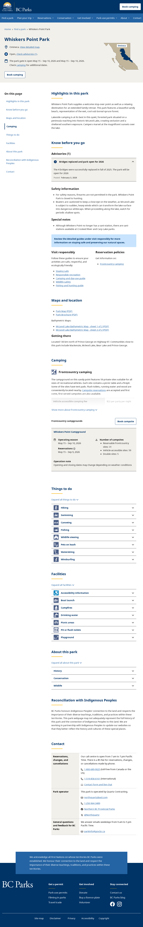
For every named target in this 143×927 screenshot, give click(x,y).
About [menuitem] (124, 18)
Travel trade (55, 902)
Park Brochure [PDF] (67, 314)
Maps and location (16, 118)
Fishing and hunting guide (70, 285)
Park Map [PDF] (64, 311)
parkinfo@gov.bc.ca (94, 831)
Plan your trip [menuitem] (24, 18)
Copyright (104, 918)
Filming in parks (57, 897)
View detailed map (30, 47)
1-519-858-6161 (92, 778)
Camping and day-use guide (70, 278)
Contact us (116, 892)
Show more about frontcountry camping (73, 409)
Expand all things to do (64, 499)
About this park (14, 151)
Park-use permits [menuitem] (105, 18)
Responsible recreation (68, 274)
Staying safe (62, 271)
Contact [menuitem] (137, 18)
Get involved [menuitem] (83, 18)
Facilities (10, 143)
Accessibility (87, 918)
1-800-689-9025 (92, 769)
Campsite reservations (94, 390)
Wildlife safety (63, 281)
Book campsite (125, 421)
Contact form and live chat (98, 784)
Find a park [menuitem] (7, 18)
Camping (12, 126)
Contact (10, 171)
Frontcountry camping (112, 264)
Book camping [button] (130, 6)
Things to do (12, 134)
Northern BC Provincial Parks (99, 809)
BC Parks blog (117, 897)
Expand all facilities (62, 584)
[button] (94, 161)
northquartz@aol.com (96, 797)
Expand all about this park (66, 662)
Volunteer (84, 902)
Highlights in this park (17, 101)
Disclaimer (55, 918)
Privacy (71, 918)
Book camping (15, 74)
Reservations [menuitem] (44, 18)
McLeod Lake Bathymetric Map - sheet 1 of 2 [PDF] (82, 326)
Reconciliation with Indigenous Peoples (22, 161)
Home (7, 29)
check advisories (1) (26, 54)
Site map (39, 918)
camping (21, 65)
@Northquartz (91, 814)
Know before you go (17, 109)
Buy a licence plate (89, 897)
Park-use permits (57, 892)
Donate (83, 892)
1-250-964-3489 (92, 803)
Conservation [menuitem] (64, 18)
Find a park (20, 29)
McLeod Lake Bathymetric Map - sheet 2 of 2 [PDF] (82, 329)
